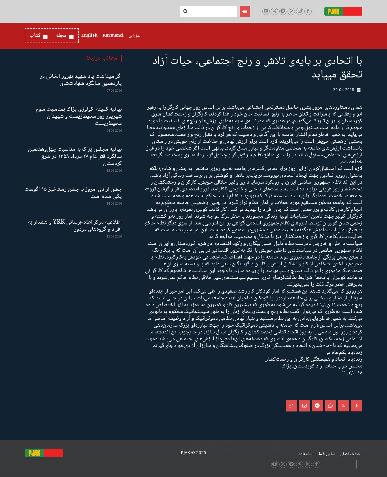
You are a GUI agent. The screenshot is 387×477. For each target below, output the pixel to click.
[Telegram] (283, 11)
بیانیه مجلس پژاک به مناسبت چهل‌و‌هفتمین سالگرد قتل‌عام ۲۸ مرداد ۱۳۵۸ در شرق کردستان (75, 156)
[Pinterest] (291, 11)
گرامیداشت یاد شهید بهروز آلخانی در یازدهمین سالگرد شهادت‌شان (81, 80)
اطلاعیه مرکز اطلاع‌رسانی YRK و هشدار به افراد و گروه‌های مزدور (75, 225)
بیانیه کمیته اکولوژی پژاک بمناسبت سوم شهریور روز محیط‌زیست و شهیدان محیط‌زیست (79, 116)
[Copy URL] (291, 405)
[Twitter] (274, 11)
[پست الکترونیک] (304, 405)
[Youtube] (266, 11)
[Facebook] (308, 11)
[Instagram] (299, 11)
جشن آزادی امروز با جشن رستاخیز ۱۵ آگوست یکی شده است (73, 192)
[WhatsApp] (330, 405)
